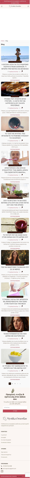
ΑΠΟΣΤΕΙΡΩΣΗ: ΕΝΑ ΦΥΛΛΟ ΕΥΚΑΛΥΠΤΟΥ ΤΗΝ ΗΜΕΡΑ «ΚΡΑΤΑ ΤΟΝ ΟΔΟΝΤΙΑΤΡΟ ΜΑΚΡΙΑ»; (14, 172)
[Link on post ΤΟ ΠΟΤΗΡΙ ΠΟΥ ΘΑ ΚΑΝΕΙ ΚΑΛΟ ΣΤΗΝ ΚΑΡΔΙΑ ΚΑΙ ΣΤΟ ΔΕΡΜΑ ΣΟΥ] (14, 226)
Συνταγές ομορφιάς (13, 61)
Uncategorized (14, 97)
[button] (1, 2)
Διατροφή (11, 133)
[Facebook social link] (2, 471)
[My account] (27, 6)
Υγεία (19, 61)
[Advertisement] (15, 24)
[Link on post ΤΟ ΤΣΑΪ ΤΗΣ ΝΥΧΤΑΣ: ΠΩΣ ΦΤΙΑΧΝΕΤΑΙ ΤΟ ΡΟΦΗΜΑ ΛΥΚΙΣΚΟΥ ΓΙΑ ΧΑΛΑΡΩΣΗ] (14, 126)
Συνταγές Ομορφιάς (5, 440)
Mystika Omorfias (13, 73)
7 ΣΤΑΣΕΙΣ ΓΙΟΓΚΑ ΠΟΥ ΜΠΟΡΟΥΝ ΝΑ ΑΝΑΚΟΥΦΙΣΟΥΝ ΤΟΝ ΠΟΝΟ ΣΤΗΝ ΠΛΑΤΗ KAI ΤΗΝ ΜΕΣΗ (14, 303)
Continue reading (14, 81)
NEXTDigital (18, 476)
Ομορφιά (12, 264)
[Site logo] (14, 6)
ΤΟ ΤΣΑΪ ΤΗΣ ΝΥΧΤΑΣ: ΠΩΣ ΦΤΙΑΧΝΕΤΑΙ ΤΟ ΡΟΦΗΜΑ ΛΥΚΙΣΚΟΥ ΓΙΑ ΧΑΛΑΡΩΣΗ (14, 138)
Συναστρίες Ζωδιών (5, 442)
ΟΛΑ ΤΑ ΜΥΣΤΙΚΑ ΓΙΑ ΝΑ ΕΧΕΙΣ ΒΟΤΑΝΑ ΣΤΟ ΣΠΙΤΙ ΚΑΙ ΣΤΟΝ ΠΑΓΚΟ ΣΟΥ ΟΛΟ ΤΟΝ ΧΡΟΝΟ (14, 204)
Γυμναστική (9, 298)
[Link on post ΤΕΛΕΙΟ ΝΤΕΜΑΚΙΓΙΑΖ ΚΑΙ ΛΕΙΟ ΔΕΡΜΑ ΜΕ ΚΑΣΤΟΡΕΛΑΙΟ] (14, 325)
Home (2, 41)
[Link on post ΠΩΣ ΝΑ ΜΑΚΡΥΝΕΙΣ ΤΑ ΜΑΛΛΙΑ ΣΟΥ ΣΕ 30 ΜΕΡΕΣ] (14, 258)
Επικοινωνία (4, 457)
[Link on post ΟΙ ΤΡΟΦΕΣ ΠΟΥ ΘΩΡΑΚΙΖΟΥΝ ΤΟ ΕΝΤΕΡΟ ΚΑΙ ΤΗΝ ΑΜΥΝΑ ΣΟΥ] (14, 357)
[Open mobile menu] (1, 6)
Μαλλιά (7, 264)
